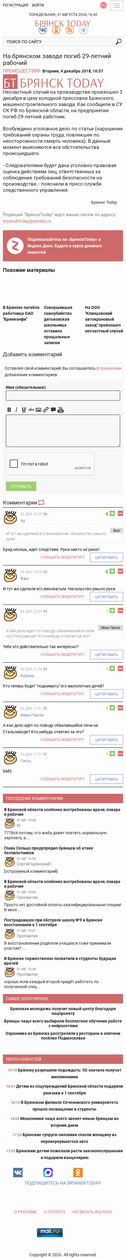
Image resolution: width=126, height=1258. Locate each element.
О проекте (55, 1212)
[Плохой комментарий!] (120, 513)
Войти (38, 5)
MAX (48, 1172)
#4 (45, 611)
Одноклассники (78, 1172)
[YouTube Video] (60, 409)
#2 (45, 709)
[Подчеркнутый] (24, 409)
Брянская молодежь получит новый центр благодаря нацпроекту (63, 1011)
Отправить (21, 487)
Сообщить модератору (62, 557)
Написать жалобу (92, 1212)
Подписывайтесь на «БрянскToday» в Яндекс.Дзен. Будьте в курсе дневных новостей (65, 246)
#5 (45, 572)
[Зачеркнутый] (31, 409)
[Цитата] (53, 409)
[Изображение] (38, 409)
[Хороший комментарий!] (112, 513)
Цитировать (106, 558)
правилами (110, 368)
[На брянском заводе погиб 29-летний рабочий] (63, 81)
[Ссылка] (45, 409)
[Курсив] (16, 409)
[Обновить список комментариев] (41, 503)
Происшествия (21, 71)
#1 (45, 754)
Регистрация (15, 5)
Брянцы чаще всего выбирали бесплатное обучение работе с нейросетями (63, 1023)
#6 (45, 514)
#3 (45, 669)
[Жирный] (9, 409)
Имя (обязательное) (26, 387)
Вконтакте (18, 1172)
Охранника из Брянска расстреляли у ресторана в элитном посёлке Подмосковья (63, 1035)
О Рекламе (25, 1212)
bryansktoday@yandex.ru (27, 221)
